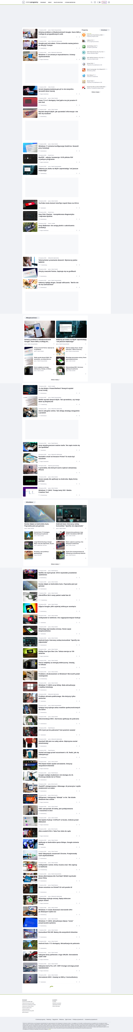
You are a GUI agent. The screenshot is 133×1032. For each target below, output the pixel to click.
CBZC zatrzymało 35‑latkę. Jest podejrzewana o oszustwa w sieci (56, 810)
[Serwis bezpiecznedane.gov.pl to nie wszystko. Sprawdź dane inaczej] (30, 90)
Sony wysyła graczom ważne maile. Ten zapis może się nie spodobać (59, 446)
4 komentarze (43, 645)
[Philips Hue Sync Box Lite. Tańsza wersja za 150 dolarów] (30, 653)
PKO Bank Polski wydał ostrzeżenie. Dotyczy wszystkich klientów (55, 765)
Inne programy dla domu (93, 41)
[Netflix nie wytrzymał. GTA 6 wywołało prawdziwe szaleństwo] (30, 574)
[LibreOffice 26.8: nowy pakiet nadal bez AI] (30, 597)
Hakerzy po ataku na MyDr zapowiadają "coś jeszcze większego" (58, 169)
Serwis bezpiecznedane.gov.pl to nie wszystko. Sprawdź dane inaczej (56, 90)
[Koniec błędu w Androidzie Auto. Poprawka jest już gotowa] (39, 513)
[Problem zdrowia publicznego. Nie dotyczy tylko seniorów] (30, 698)
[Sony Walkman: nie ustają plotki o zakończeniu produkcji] (30, 227)
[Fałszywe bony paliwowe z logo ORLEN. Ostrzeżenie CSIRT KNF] (60, 535)
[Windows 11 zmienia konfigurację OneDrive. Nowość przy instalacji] (30, 147)
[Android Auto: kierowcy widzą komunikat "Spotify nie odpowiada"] (71, 513)
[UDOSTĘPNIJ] (79, 37)
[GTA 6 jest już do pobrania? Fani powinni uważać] (30, 731)
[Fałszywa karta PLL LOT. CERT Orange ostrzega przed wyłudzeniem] (30, 967)
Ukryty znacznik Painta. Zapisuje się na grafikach (57, 271)
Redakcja (49, 1019)
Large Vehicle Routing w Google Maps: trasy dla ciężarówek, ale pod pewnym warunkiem (44, 542)
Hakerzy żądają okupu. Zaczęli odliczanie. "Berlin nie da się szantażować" (58, 283)
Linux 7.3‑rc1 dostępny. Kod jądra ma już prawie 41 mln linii (58, 101)
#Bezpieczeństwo (31, 318)
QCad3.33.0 (90, 63)
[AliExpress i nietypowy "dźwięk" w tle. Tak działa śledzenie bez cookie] (30, 799)
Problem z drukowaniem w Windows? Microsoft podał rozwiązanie (59, 675)
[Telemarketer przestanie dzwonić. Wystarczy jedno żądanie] (30, 261)
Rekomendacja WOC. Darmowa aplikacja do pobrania (74, 368)
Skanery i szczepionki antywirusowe (95, 88)
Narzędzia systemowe (92, 47)
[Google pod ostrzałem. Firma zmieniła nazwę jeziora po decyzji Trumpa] (30, 45)
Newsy (50, 2)
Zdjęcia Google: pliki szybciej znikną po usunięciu (57, 606)
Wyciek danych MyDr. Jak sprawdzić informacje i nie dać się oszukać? (58, 112)
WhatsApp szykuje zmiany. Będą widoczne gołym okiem (55, 899)
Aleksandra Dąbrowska (53, 258)
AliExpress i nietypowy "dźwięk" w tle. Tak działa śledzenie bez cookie (57, 798)
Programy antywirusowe (92, 36)
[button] (109, 2)
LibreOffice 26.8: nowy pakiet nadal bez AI (55, 595)
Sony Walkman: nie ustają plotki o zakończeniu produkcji (56, 226)
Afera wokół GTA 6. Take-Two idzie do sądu (55, 831)
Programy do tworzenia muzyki (28, 1003)
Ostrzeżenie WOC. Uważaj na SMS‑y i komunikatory (58, 977)
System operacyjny (56, 1006)
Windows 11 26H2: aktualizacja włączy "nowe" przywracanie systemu (56, 922)
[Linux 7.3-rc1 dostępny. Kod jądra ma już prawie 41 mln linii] (30, 102)
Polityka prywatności (78, 1019)
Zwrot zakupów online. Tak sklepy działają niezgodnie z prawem (59, 412)
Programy (43, 2)
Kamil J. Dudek (51, 223)
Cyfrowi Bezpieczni (70, 2)
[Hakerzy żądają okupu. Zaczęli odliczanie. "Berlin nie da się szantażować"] (30, 284)
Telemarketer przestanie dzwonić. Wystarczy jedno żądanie (58, 261)
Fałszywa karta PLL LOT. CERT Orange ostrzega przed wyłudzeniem (59, 967)
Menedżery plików (91, 70)
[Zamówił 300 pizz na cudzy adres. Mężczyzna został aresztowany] (30, 743)
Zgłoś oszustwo (58, 2)
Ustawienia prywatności (91, 1019)
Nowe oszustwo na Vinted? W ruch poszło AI (55, 887)
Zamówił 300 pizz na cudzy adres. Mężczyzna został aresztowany (58, 742)
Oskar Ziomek (51, 87)
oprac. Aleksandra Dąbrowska (55, 41)
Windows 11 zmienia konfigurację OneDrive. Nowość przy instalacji (59, 147)
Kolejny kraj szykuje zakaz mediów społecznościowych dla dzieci (59, 708)
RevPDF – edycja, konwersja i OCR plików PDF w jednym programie (56, 158)
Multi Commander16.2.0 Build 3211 (96, 69)
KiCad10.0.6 (90, 81)
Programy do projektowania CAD (94, 65)
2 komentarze (43, 37)
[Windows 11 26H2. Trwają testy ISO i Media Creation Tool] (30, 492)
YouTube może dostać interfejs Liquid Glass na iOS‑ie (59, 203)
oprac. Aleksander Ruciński (40, 545)
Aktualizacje (104, 30)
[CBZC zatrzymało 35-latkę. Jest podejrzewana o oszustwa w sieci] (30, 810)
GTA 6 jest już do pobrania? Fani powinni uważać (57, 730)
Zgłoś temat (68, 1019)
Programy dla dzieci (26, 1009)
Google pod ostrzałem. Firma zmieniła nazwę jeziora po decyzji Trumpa (58, 44)
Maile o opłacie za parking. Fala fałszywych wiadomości (74, 542)
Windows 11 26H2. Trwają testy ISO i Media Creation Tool (55, 491)
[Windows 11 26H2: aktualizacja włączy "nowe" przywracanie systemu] (30, 922)
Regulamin (55, 1019)
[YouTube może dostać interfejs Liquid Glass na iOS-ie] (30, 204)
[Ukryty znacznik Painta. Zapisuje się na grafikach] (30, 273)
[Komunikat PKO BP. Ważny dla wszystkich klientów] (30, 933)
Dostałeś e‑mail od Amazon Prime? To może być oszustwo (57, 457)
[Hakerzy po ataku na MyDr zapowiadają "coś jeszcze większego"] (30, 170)
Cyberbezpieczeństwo (56, 1004)
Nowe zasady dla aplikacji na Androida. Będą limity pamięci (58, 480)
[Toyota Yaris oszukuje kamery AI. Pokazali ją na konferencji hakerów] (60, 555)
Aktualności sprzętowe (56, 1003)
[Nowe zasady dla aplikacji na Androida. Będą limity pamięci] (30, 480)
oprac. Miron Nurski (52, 784)
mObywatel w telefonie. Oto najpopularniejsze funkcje (59, 618)
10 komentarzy (43, 495)
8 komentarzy (43, 577)
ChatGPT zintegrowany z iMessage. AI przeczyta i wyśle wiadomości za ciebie (60, 787)
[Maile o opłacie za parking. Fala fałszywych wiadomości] (60, 545)
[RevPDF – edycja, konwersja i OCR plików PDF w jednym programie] (30, 159)
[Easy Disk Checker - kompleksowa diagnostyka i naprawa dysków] (30, 216)
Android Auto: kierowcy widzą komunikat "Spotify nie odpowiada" (69, 525)
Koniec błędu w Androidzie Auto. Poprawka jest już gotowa (36, 525)
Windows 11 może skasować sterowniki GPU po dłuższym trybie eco (55, 911)
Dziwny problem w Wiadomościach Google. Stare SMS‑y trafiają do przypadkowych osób (60, 33)
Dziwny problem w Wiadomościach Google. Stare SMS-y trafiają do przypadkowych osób (37, 340)
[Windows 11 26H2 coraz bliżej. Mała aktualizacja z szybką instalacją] (30, 686)
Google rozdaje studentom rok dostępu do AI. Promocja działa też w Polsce (56, 776)
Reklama (61, 1019)
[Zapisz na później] (76, 37)
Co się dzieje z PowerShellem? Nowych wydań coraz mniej (56, 389)
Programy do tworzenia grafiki (28, 1010)
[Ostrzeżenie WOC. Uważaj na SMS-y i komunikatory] (30, 978)
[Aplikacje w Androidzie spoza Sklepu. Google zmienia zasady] (30, 844)
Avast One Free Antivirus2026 (95, 35)
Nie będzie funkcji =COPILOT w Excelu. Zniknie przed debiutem (58, 821)
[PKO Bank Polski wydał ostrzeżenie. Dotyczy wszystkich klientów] (30, 765)
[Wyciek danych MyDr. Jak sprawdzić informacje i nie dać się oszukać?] (30, 113)
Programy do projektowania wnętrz (29, 1004)
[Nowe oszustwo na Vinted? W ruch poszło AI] (30, 889)
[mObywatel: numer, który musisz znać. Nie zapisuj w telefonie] (30, 866)
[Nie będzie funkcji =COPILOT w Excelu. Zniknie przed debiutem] (30, 821)
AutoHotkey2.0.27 (92, 46)
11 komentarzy (43, 265)
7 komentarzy (43, 105)
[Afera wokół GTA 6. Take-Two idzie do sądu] (30, 832)
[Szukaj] (91, 2)
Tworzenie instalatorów (92, 76)
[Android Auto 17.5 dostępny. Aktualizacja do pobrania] (28, 535)
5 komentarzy (43, 914)
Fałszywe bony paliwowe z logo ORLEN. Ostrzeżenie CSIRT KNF (74, 533)
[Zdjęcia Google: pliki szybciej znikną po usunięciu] (30, 608)
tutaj (50, 1029)
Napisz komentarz (44, 59)
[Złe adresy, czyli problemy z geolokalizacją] (28, 555)
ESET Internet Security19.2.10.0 (95, 52)
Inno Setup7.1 (91, 75)
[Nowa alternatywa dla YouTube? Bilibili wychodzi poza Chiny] (30, 877)
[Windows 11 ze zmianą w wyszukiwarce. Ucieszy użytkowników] (30, 56)
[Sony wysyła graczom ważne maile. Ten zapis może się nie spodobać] (30, 447)
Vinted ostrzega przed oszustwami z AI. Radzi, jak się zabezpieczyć (59, 753)
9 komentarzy (43, 393)
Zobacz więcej (55, 379)
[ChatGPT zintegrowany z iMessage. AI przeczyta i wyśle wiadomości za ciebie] (30, 787)
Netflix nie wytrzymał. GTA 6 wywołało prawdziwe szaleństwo (58, 574)
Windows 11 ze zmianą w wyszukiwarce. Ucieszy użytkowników (57, 55)
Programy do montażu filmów (28, 1006)
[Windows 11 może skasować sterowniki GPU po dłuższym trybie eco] (30, 911)
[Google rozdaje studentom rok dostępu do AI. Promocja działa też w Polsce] (30, 776)
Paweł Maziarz (51, 728)
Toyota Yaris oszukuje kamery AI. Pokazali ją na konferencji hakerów (75, 552)
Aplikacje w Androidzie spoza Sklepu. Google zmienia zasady (59, 843)
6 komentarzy (43, 116)
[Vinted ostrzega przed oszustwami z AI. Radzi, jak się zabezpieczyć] (30, 754)
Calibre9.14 (90, 40)
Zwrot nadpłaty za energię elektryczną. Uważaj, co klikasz (42, 368)
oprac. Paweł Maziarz (53, 443)
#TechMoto (29, 502)
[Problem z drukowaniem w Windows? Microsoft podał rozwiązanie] (30, 675)
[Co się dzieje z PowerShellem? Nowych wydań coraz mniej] (30, 390)
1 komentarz (43, 208)
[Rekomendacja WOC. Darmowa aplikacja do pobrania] (60, 370)
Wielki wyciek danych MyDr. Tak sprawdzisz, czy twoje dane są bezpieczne (43, 358)
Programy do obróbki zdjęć (27, 1001)
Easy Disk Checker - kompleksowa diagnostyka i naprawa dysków (56, 215)
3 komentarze (43, 151)
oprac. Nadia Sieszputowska (54, 30)
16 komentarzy (43, 869)
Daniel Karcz (51, 155)
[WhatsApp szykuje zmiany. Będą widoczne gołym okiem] (30, 900)
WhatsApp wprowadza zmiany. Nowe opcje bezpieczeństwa (76, 358)
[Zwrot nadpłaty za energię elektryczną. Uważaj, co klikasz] (28, 370)
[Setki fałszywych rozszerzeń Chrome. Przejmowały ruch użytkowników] (30, 855)
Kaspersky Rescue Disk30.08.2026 (96, 86)
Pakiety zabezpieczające (92, 53)
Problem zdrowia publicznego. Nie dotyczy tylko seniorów (57, 697)
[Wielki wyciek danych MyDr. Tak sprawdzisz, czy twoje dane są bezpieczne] (28, 361)
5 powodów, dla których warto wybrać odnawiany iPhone (58, 469)
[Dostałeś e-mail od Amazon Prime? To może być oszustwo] (30, 458)
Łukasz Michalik (37, 555)
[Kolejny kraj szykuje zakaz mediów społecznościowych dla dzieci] (30, 709)
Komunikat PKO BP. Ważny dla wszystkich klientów (58, 932)
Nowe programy (25, 1012)
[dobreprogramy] (33, 2)
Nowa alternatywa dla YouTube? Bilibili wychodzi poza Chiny (57, 877)
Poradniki (54, 1001)
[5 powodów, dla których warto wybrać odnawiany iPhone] (30, 469)
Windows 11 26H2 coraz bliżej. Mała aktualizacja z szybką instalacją (57, 686)
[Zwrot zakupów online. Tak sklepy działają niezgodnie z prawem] (30, 412)
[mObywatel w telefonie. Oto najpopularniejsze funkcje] (30, 619)
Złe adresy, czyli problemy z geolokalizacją (41, 552)
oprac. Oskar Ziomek (53, 98)
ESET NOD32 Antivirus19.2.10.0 (95, 57)
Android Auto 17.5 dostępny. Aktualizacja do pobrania (42, 533)
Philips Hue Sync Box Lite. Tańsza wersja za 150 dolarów (56, 652)
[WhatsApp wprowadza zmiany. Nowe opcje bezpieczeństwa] (60, 361)
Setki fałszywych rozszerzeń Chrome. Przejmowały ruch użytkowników (58, 854)
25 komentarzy (43, 678)
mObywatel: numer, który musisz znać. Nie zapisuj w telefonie (58, 866)
